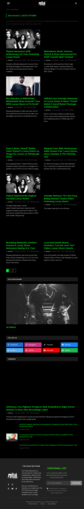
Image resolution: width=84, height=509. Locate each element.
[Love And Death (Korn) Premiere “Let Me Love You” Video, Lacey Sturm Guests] (61, 230)
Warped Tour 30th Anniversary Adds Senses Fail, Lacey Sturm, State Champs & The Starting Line (61, 152)
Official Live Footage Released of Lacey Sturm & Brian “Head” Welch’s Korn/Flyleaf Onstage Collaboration (61, 102)
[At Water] (42, 304)
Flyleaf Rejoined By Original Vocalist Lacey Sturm (21, 197)
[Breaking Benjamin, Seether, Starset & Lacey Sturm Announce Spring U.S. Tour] (23, 230)
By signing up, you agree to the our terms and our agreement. (57, 491)
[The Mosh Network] (42, 3)
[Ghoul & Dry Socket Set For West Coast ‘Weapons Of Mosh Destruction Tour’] (12, 448)
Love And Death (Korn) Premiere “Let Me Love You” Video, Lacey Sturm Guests (59, 245)
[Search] (76, 3)
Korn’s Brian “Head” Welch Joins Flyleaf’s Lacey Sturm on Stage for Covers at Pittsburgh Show (22, 152)
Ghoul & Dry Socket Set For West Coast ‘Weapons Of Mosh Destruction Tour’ (48, 445)
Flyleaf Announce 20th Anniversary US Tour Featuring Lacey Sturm (22, 54)
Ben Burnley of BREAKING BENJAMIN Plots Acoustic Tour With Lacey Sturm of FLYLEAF (23, 101)
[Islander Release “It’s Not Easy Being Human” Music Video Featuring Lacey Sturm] (61, 183)
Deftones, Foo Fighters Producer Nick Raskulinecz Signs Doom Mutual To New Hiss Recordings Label (40, 408)
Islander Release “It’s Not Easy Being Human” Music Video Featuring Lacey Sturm (60, 199)
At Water (11, 327)
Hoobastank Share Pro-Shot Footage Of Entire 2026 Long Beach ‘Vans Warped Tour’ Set (46, 436)
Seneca (10, 60)
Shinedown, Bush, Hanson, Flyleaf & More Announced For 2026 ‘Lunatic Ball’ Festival (60, 54)
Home (8, 9)
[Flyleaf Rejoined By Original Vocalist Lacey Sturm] (23, 183)
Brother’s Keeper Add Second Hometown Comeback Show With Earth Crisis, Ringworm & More (48, 425)
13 (27, 160)
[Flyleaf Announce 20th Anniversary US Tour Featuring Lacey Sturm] (23, 38)
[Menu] (8, 3)
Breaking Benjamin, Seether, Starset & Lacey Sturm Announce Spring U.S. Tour (21, 245)
